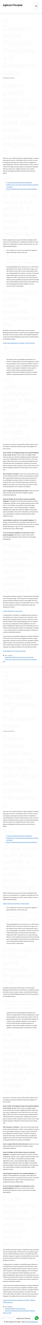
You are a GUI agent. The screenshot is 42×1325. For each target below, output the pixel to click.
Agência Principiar (13, 5)
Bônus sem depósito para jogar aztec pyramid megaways (21, 189)
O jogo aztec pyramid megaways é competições (19, 182)
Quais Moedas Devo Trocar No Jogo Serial (14, 651)
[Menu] (36, 6)
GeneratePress (33, 1322)
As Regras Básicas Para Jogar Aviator (15, 1308)
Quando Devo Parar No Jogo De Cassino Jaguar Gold (19, 657)
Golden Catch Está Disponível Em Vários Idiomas (16, 903)
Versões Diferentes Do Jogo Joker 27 (13, 611)
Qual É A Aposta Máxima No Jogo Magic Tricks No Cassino (19, 343)
